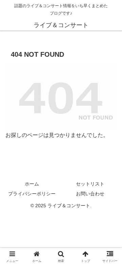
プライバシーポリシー (32, 193)
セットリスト (90, 184)
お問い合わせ (90, 193)
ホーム (32, 184)
